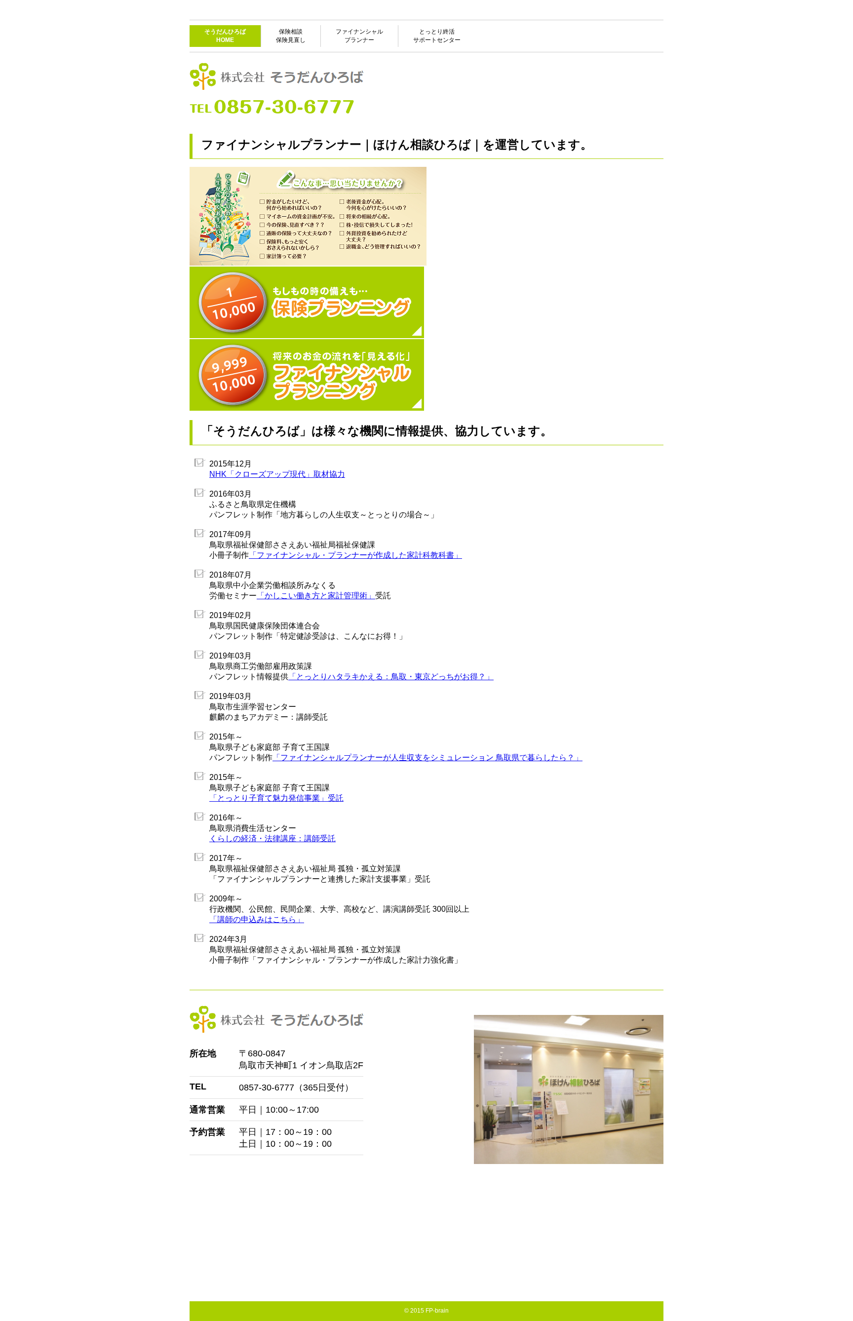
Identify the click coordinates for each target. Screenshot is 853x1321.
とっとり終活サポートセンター (437, 35)
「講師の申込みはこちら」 (256, 919)
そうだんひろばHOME (225, 35)
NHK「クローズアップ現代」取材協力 (277, 474)
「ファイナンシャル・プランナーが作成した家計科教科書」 (355, 555)
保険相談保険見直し (291, 35)
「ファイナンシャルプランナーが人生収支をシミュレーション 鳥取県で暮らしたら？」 (427, 757)
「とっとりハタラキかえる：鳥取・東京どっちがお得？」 (391, 676)
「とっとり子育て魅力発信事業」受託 (276, 798)
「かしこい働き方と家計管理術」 (316, 595)
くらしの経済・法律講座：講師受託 (272, 838)
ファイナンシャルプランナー (359, 35)
